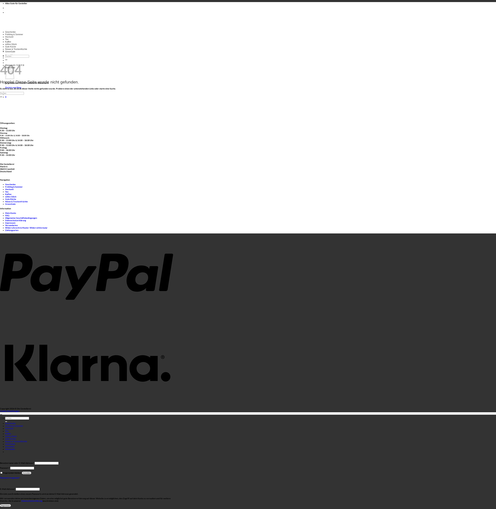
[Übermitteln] (6, 59)
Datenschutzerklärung (15, 220)
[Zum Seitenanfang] (1, 414)
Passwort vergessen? (10, 477)
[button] (5, 97)
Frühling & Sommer (14, 34)
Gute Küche (10, 47)
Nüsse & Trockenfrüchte (16, 49)
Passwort (5, 468)
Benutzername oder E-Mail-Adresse (17, 463)
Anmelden (26, 473)
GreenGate (10, 52)
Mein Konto (10, 213)
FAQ (7, 215)
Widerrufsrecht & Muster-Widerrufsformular (26, 227)
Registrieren (5, 506)
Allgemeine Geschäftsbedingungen (21, 218)
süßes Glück (11, 44)
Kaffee (8, 42)
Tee (7, 39)
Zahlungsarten (11, 230)
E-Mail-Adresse (7, 489)
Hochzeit (9, 37)
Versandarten (11, 225)
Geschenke (10, 32)
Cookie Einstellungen (9, 411)
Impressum (10, 223)
